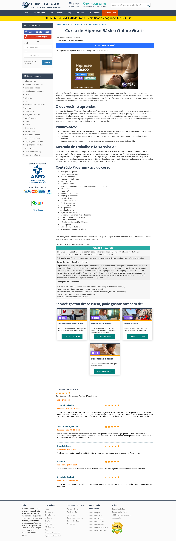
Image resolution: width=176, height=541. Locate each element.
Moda (27, 121)
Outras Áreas (30, 128)
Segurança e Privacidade (53, 536)
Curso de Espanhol (95, 516)
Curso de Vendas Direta (97, 531)
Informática (29, 111)
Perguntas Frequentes (52, 533)
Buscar (148, 5)
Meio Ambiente (31, 118)
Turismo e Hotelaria (32, 155)
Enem (27, 101)
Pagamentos (49, 524)
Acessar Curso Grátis (72, 336)
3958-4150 (96, 3)
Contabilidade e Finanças (34, 91)
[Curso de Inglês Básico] (137, 315)
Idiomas (28, 108)
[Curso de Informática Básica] (105, 315)
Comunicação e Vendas (34, 84)
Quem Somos (39, 13)
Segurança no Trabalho (34, 141)
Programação (30, 131)
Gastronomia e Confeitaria (35, 104)
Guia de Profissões (118, 509)
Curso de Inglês (94, 513)
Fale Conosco (94, 13)
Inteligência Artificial (32, 114)
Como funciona (50, 515)
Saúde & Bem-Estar (32, 138)
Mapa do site (116, 518)
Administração (30, 81)
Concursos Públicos (32, 88)
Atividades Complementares (121, 515)
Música (27, 125)
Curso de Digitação (95, 519)
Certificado (80, 13)
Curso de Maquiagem (96, 522)
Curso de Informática (96, 525)
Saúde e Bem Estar (73, 521)
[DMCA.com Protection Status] (117, 528)
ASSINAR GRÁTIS (106, 45)
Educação (28, 98)
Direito (27, 94)
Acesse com (39, 32)
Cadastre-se (49, 512)
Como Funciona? (56, 13)
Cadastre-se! (110, 13)
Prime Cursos (38, 210)
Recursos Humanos (32, 135)
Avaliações (48, 518)
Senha (26, 51)
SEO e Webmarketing (33, 151)
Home (27, 13)
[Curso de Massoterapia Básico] (105, 350)
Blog (69, 13)
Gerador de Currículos (119, 512)
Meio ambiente (72, 515)
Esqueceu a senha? (30, 61)
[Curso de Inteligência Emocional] (72, 315)
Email (26, 43)
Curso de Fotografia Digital (98, 528)
